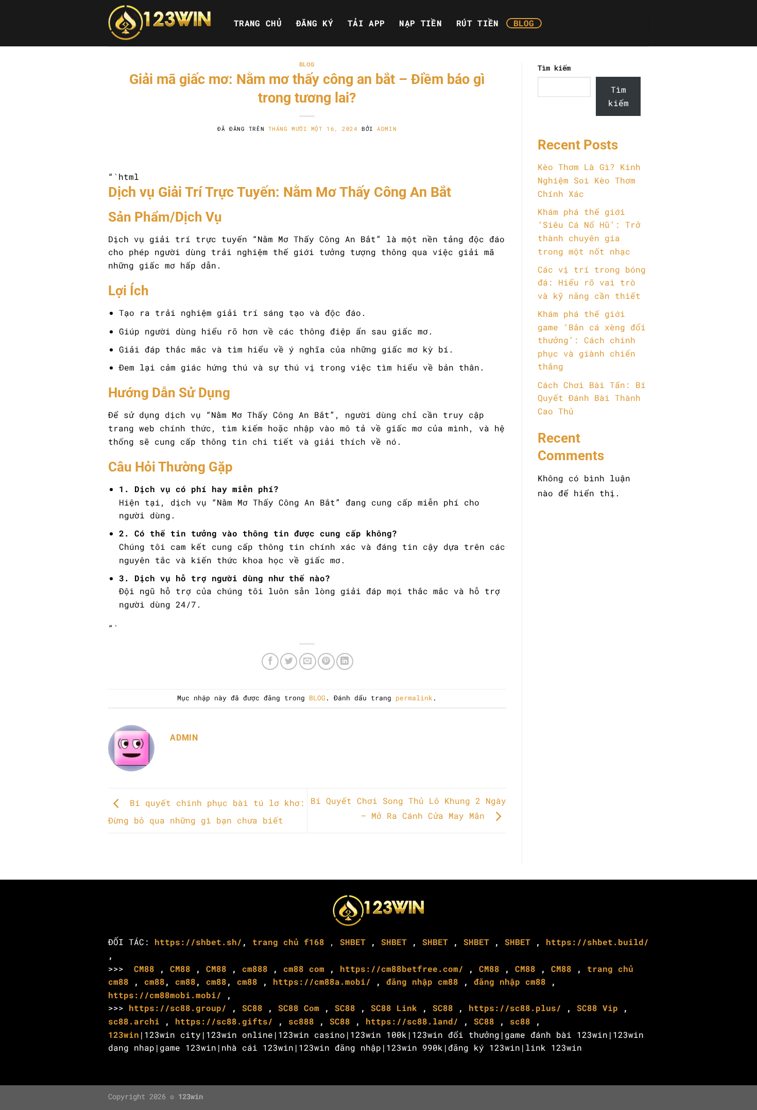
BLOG (524, 23)
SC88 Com (298, 1007)
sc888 (301, 1021)
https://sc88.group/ (178, 1007)
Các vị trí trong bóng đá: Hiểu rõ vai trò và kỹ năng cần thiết (592, 282)
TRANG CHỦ (258, 23)
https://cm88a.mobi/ (322, 981)
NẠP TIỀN (420, 23)
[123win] (159, 23)
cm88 (154, 981)
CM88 (144, 968)
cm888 (255, 968)
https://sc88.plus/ (515, 1007)
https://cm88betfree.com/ (401, 968)
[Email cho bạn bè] (307, 661)
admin (387, 128)
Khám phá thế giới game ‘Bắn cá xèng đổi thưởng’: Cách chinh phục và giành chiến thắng (592, 340)
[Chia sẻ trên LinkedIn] (344, 661)
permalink (414, 698)
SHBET (353, 941)
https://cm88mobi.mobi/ (164, 994)
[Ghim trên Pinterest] (326, 661)
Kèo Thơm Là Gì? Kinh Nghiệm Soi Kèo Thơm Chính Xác (589, 179)
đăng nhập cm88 (422, 981)
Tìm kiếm (554, 68)
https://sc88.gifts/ (224, 1021)
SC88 (252, 1007)
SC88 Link (394, 1007)
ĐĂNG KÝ (314, 23)
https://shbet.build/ (597, 941)
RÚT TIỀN (477, 23)
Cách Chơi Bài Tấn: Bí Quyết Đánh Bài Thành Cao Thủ (592, 397)
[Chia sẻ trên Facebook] (270, 661)
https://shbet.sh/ (198, 941)
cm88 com (303, 968)
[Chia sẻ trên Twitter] (288, 661)
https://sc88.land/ (412, 1021)
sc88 (520, 1021)
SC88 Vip (597, 1007)
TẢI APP (366, 23)
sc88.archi (134, 1021)
